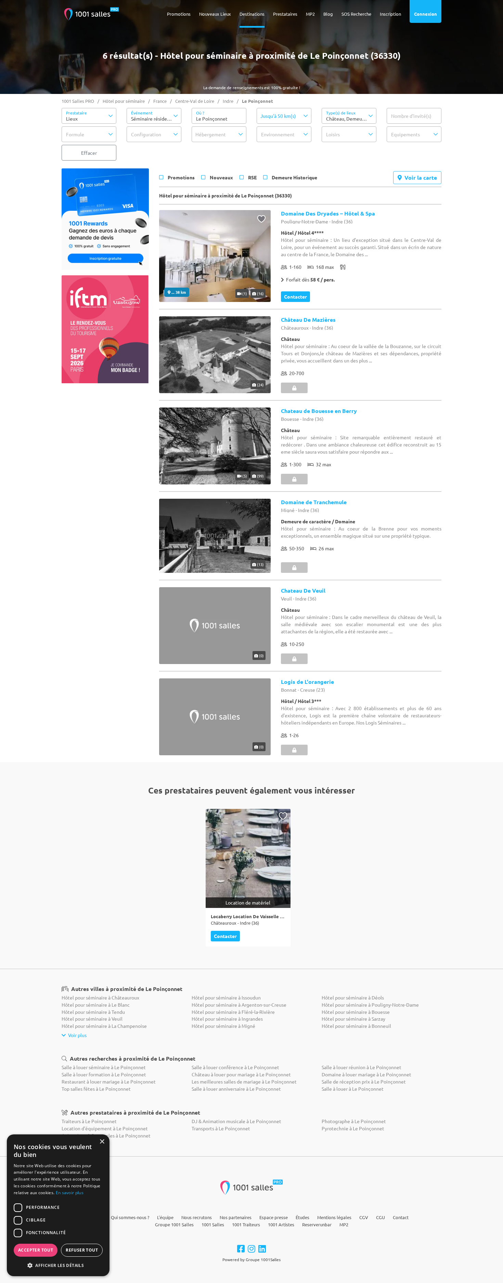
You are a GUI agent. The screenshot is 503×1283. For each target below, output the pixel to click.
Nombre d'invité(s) (411, 116)
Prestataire (76, 112)
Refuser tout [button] (82, 1250)
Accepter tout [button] (35, 1250)
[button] (89, 116)
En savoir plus (69, 1193)
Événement (142, 112)
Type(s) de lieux (341, 112)
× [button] (101, 1141)
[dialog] (58, 1205)
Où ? (200, 112)
